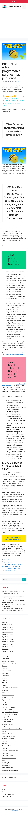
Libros (4, 726)
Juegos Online (6, 717)
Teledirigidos (6, 765)
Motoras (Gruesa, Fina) (8, 736)
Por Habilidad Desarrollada (10, 750)
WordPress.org (6, 796)
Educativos (5, 685)
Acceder (4, 789)
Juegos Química (6, 721)
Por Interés (5, 753)
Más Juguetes (15, 6)
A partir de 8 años (7, 646)
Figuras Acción (6, 700)
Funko (4, 702)
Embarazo (5, 690)
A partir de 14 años (7, 627)
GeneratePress (14, 810)
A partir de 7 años (7, 644)
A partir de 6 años (7, 639)
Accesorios (5, 649)
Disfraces (5, 680)
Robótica (4, 760)
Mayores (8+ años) (7, 733)
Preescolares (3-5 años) (9, 758)
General (4, 704)
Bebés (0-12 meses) (8, 651)
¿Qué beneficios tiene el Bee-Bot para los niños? (14, 101)
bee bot (6, 562)
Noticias (4, 741)
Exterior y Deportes (7, 697)
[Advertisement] (14, 24)
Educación (7, 560)
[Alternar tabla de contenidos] (22, 96)
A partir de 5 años (7, 637)
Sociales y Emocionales (9, 763)
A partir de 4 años (7, 634)
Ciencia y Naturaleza (8, 661)
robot (10, 562)
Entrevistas (5, 692)
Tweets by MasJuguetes (9, 777)
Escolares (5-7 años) (8, 695)
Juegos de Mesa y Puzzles (10, 712)
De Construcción (7, 670)
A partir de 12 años (7, 624)
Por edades (5, 748)
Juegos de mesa (7, 709)
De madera (5, 673)
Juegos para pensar (8, 719)
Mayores (4, 731)
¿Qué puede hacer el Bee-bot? (12, 98)
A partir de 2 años (7, 629)
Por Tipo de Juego (7, 755)
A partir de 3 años (7, 632)
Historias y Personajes (8, 707)
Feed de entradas (7, 792)
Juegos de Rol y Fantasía (9, 714)
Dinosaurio (5, 678)
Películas (4, 743)
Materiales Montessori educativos (12, 729)
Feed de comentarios (8, 794)
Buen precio (5, 658)
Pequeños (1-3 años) (8, 746)
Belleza (4, 654)
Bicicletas (5, 656)
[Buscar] (24, 579)
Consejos (4, 666)
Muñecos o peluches (8, 738)
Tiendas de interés (7, 767)
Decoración (5, 675)
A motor (4, 622)
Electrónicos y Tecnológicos (10, 687)
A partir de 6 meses (8, 641)
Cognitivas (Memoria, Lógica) (10, 663)
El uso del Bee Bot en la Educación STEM (13, 104)
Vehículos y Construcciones (10, 770)
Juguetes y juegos (7, 724)
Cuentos (4, 668)
